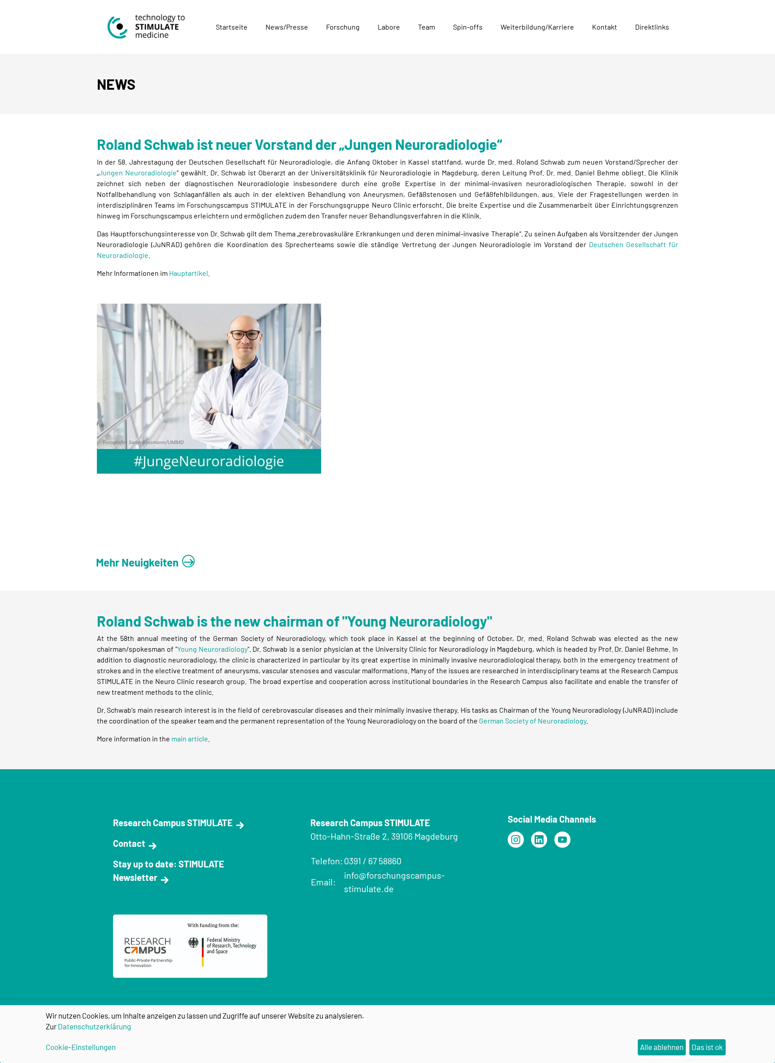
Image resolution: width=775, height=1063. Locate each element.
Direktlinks (652, 26)
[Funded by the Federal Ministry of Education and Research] (516, 839)
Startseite (232, 26)
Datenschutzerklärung (94, 1026)
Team (426, 26)
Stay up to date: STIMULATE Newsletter (168, 870)
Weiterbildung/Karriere (537, 26)
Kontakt (604, 26)
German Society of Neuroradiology (532, 720)
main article (189, 738)
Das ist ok (707, 1046)
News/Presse (287, 26)
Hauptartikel (188, 273)
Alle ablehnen (662, 1046)
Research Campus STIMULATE (173, 822)
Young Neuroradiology (212, 649)
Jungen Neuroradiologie (138, 172)
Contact (129, 843)
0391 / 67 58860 (372, 860)
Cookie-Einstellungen (81, 1046)
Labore (389, 26)
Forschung (343, 26)
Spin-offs (468, 26)
